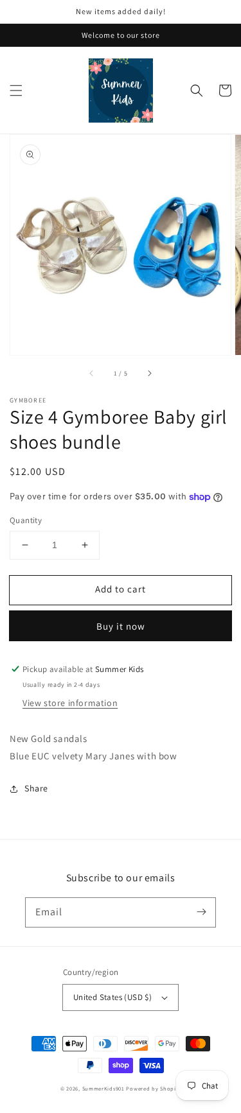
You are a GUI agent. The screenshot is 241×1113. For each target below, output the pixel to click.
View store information (70, 703)
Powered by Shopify (153, 1088)
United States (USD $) (112, 997)
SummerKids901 (103, 1088)
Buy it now (120, 626)
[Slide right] (149, 373)
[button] (16, 90)
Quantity (26, 520)
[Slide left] (92, 373)
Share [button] (36, 788)
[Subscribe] (201, 912)
